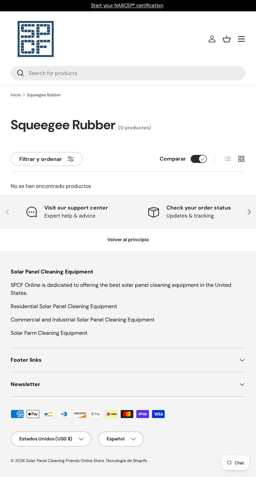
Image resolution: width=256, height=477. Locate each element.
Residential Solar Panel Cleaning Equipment (64, 306)
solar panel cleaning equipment (160, 284)
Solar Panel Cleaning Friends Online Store (65, 460)
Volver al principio (128, 239)
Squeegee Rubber (44, 95)
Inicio (16, 95)
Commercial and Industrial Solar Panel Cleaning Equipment (82, 319)
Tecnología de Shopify (126, 460)
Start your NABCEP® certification (127, 5)
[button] (226, 39)
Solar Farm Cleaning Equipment (49, 332)
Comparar (173, 158)
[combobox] (128, 73)
